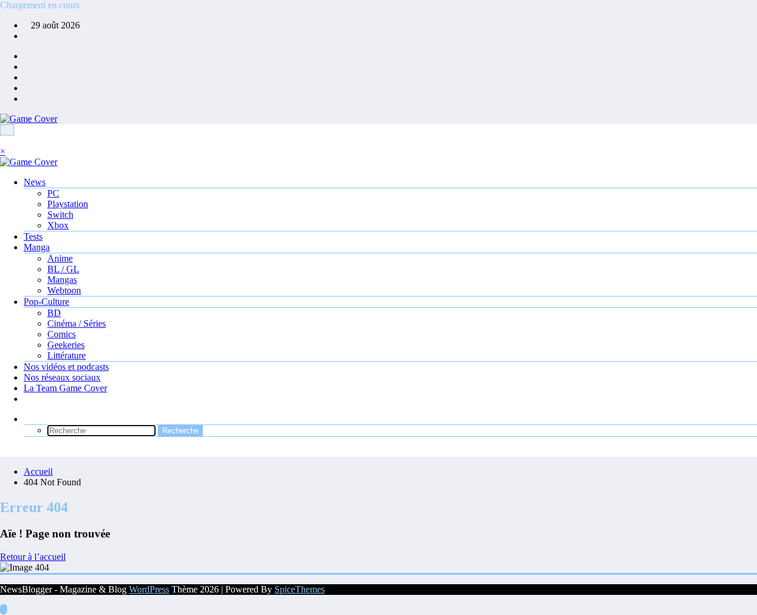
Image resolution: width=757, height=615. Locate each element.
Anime (60, 258)
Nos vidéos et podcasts (66, 367)
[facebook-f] (27, 56)
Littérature (66, 355)
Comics (61, 334)
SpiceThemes (299, 589)
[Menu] (7, 130)
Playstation (67, 204)
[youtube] (27, 99)
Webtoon (64, 290)
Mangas (62, 280)
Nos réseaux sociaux (62, 377)
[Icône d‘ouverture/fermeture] (3, 141)
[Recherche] (27, 419)
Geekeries (66, 345)
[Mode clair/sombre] (3, 451)
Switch (60, 215)
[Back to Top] (3, 609)
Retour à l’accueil (33, 557)
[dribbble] (27, 77)
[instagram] (27, 88)
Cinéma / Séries (76, 323)
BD (54, 313)
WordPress (149, 589)
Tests (33, 236)
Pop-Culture (46, 302)
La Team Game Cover (65, 388)
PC (53, 193)
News (35, 182)
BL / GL (63, 269)
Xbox (58, 225)
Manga (37, 247)
